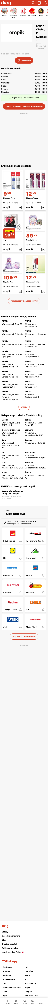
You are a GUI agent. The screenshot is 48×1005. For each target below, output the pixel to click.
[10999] (12, 264)
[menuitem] (7, 1001)
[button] (33, 3)
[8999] (35, 222)
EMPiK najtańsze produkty (16, 165)
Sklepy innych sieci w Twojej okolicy (21, 415)
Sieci (7, 510)
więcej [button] (24, 407)
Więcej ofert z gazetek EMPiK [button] (24, 301)
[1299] (35, 180)
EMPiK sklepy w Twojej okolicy (18, 316)
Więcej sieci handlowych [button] (24, 636)
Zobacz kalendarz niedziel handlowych (24, 106)
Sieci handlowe (16, 513)
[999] (12, 180)
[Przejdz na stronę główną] (6, 3)
